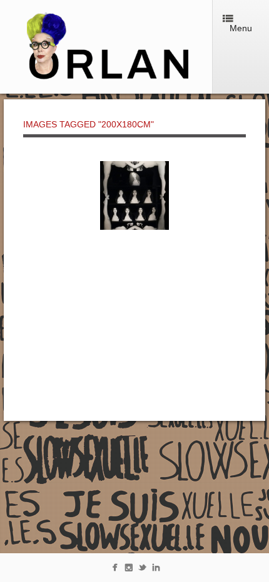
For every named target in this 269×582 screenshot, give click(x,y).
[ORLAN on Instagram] (128, 570)
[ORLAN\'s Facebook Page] (114, 570)
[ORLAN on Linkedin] (156, 570)
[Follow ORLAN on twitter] (142, 570)
